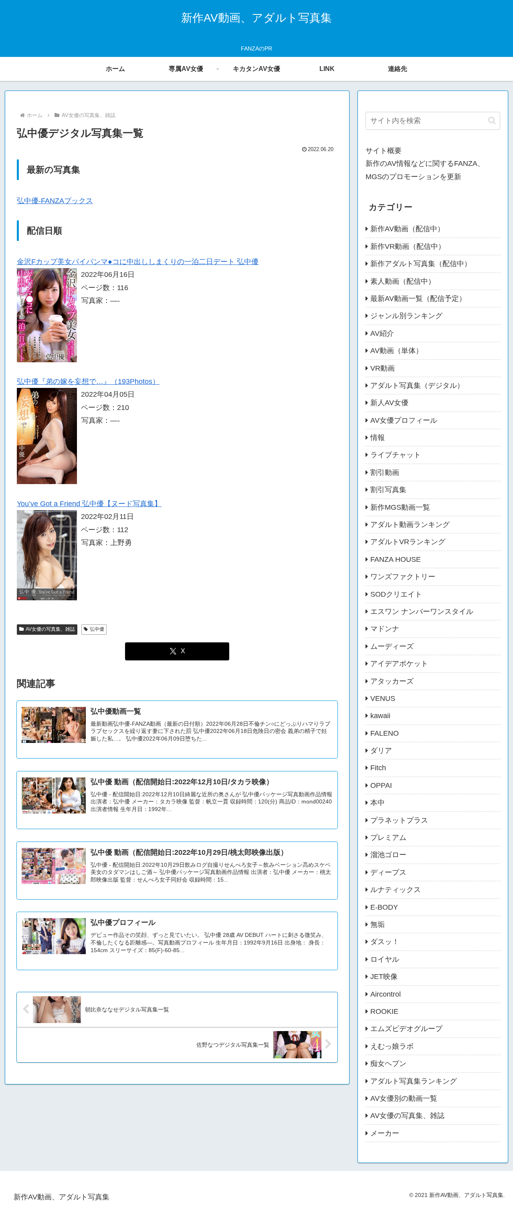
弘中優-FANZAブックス (55, 201)
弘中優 (97, 629)
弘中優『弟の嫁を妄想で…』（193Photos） (88, 381)
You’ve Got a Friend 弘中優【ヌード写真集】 (89, 504)
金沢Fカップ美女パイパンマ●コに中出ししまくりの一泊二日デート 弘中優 (138, 262)
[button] (492, 120)
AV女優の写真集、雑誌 (50, 629)
